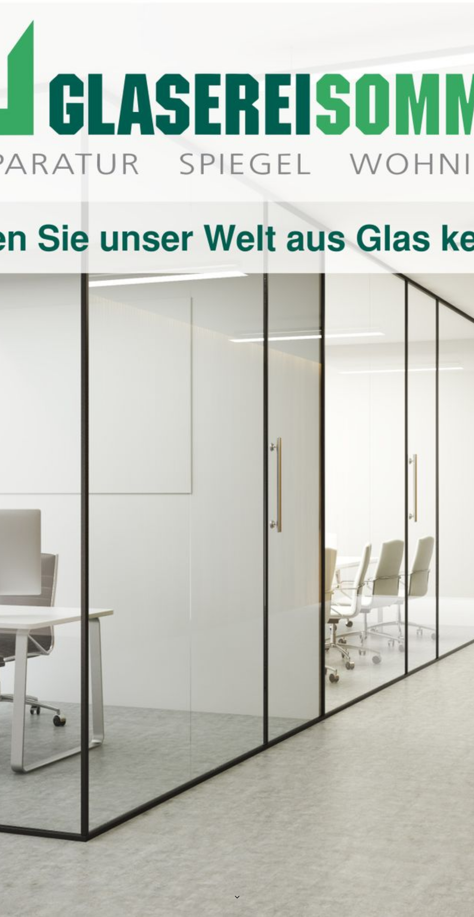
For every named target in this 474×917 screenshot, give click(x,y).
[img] (237, 458)
